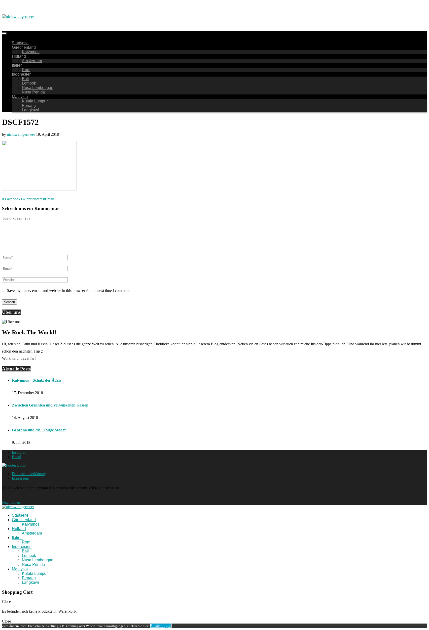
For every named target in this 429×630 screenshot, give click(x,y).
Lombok (29, 83)
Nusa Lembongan (37, 88)
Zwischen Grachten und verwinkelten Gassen (50, 405)
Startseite (20, 43)
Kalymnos (30, 52)
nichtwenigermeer (21, 134)
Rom (26, 70)
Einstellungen (160, 626)
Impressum (20, 478)
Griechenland (24, 47)
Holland (19, 56)
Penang (29, 105)
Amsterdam (32, 61)
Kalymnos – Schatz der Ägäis (36, 380)
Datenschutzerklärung (29, 474)
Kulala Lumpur (35, 101)
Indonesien (22, 74)
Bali (25, 79)
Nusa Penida (33, 92)
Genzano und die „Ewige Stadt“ (39, 430)
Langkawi (30, 110)
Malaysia (20, 96)
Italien (17, 65)
